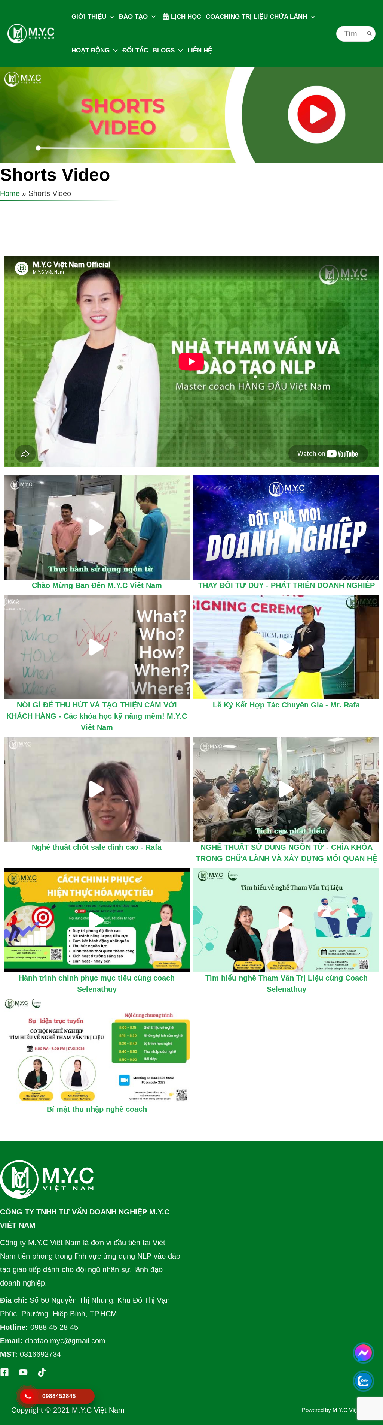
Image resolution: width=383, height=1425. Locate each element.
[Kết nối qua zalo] (363, 1381)
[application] (110, 17)
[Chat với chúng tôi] (363, 1352)
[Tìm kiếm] (369, 33)
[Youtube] (23, 1372)
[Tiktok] (41, 1372)
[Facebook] (4, 1372)
